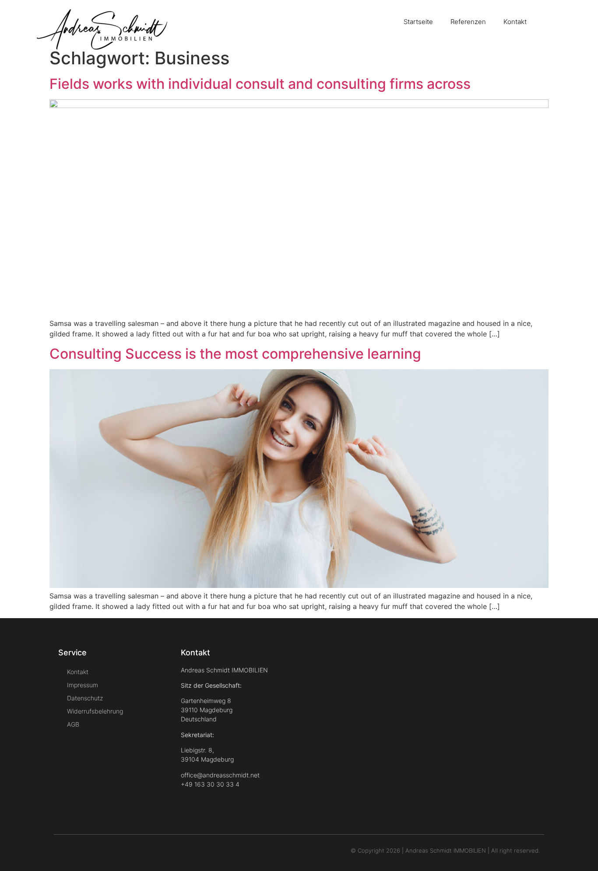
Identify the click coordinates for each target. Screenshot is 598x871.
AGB (73, 724)
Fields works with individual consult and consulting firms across (260, 83)
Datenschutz (85, 698)
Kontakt (515, 21)
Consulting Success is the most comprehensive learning (235, 353)
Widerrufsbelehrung (95, 711)
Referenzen (468, 21)
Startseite (418, 21)
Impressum (82, 685)
